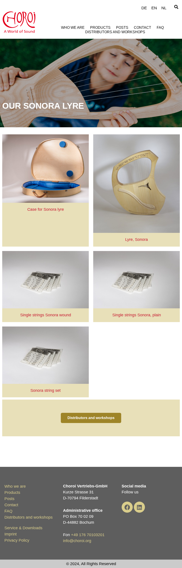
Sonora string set (45, 390)
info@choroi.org (77, 541)
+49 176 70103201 (88, 535)
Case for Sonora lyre (45, 209)
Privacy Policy (16, 540)
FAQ (160, 27)
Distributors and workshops (115, 32)
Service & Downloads (23, 528)
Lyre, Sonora (136, 239)
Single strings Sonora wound (45, 315)
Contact (142, 27)
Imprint (10, 534)
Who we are (73, 27)
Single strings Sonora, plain (136, 315)
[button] (176, 7)
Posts (122, 27)
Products (100, 27)
